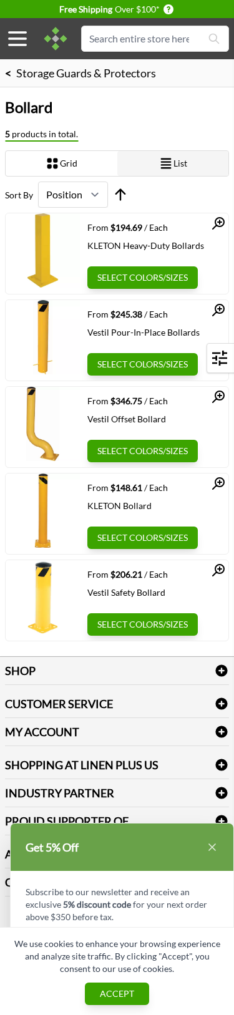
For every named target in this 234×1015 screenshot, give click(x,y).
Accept (117, 993)
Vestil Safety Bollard (126, 592)
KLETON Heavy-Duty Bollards (145, 245)
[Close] (212, 847)
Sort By (19, 195)
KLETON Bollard (119, 505)
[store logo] (55, 38)
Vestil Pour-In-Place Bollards (143, 332)
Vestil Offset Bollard (126, 419)
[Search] (214, 39)
